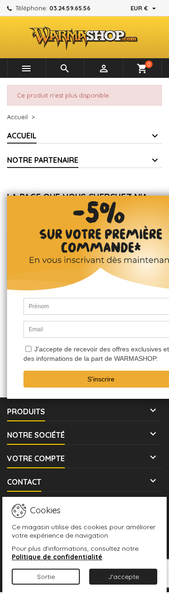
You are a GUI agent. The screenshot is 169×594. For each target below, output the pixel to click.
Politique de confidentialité (57, 557)
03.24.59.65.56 (70, 8)
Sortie (46, 576)
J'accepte (123, 576)
